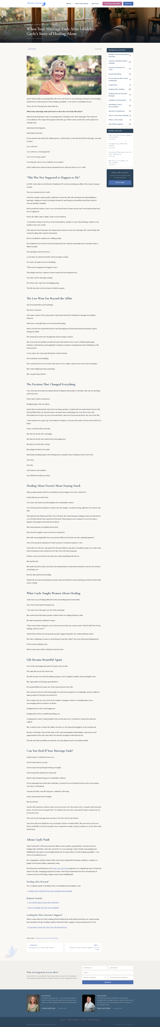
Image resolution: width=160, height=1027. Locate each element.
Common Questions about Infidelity (120, 62)
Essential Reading (120, 74)
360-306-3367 (117, 1008)
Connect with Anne (48, 1008)
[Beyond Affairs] (36, 3)
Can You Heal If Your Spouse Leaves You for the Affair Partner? (120, 153)
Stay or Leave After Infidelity (120, 115)
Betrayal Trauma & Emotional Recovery (120, 55)
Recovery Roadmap (112, 3)
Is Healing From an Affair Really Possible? (118, 144)
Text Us (128, 3)
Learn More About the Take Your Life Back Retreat (47, 927)
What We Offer (81, 3)
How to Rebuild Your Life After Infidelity (44, 908)
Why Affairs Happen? (120, 124)
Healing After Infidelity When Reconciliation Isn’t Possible (50, 891)
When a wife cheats (120, 120)
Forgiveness (120, 85)
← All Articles (31, 49)
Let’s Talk (120, 182)
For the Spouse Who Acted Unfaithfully (120, 79)
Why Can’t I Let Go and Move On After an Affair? (118, 161)
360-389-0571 (62, 1008)
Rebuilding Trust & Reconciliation (120, 106)
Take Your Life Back (60, 868)
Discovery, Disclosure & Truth (120, 69)
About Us (63, 1020)
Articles (95, 3)
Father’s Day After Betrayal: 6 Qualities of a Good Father (120, 136)
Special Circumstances (120, 111)
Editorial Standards (73, 1020)
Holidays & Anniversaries (120, 100)
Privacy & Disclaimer (94, 1020)
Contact (83, 1020)
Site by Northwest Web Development (123, 1024)
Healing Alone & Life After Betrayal (42, 24)
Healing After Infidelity (120, 89)
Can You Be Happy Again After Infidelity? (44, 902)
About (69, 3)
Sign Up (108, 982)
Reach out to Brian (103, 1008)
